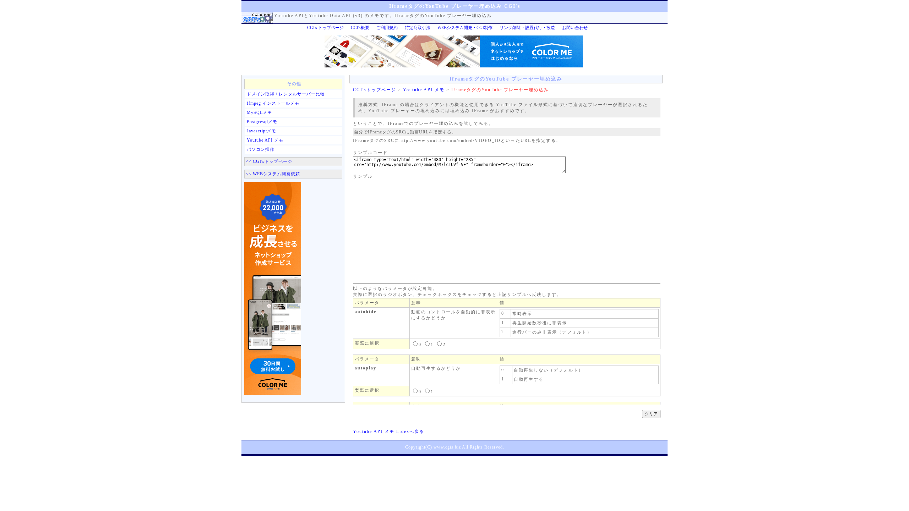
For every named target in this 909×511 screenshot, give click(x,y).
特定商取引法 (417, 27)
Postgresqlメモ (262, 121)
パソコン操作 (260, 149)
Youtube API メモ (265, 140)
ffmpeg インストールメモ (273, 103)
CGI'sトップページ (374, 89)
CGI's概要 (360, 27)
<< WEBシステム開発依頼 (273, 173)
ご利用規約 (387, 27)
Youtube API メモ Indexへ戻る (388, 431)
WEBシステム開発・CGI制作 (464, 27)
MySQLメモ (259, 112)
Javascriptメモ (261, 130)
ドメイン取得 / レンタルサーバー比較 (286, 94)
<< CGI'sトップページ (269, 161)
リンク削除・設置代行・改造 (527, 27)
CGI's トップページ (325, 27)
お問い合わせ (575, 27)
